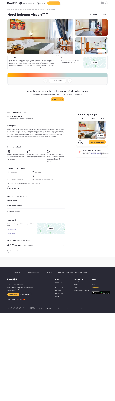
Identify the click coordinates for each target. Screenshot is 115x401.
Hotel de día (49, 272)
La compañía (76, 281)
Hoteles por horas (17, 272)
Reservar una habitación (97, 142)
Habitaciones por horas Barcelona (65, 272)
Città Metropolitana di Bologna (27, 9)
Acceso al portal (25, 294)
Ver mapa (94, 62)
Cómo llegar (13, 229)
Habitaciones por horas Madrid (81, 272)
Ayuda (87, 3)
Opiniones (76, 284)
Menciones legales (80, 308)
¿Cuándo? (58, 80)
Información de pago (13, 211)
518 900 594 (12, 233)
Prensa (75, 287)
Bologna (42, 9)
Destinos (69, 3)
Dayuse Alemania (59, 293)
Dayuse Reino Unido (59, 285)
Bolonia (37, 9)
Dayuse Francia (58, 282)
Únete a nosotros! (13, 294)
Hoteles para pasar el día (33, 272)
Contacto (94, 281)
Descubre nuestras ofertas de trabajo (81, 290)
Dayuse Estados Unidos (60, 287)
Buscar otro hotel (57, 99)
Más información (14, 188)
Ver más (9, 140)
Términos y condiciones (103, 308)
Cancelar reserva (95, 287)
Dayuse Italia (58, 290)
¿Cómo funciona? (79, 3)
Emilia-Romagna (15, 9)
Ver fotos (102, 50)
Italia (8, 9)
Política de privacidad (90, 308)
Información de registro (14, 206)
